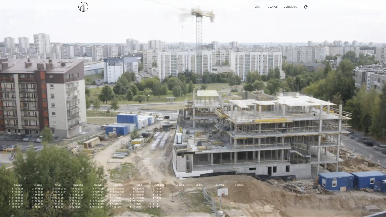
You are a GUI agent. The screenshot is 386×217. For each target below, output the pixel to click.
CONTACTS (290, 6)
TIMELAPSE (271, 6)
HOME (256, 6)
